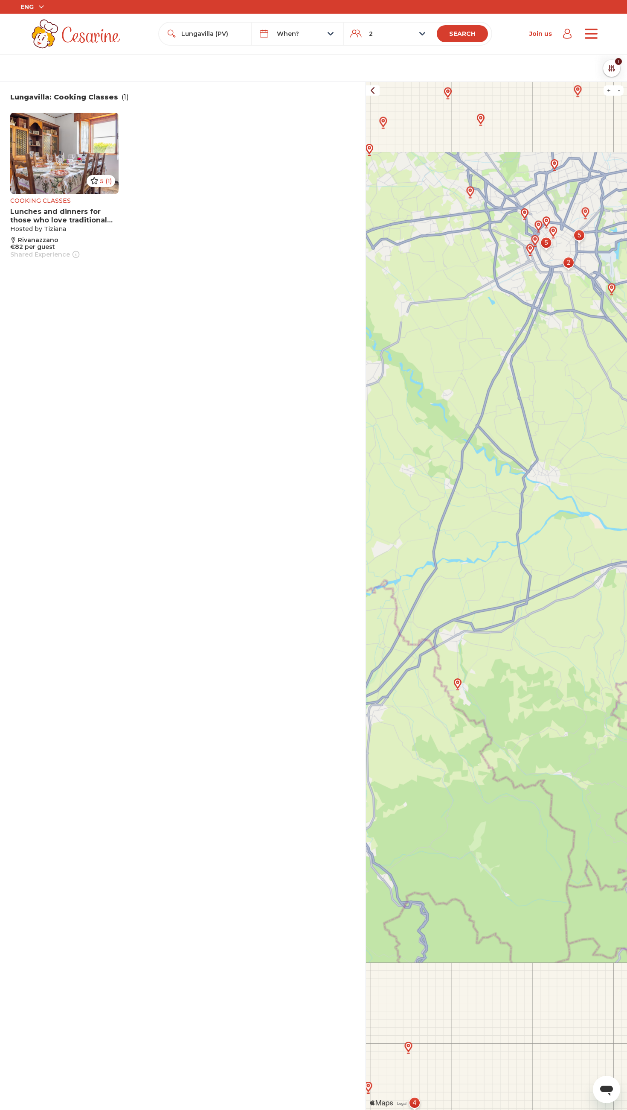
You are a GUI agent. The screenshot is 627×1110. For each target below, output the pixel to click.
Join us (540, 34)
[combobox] (212, 33)
